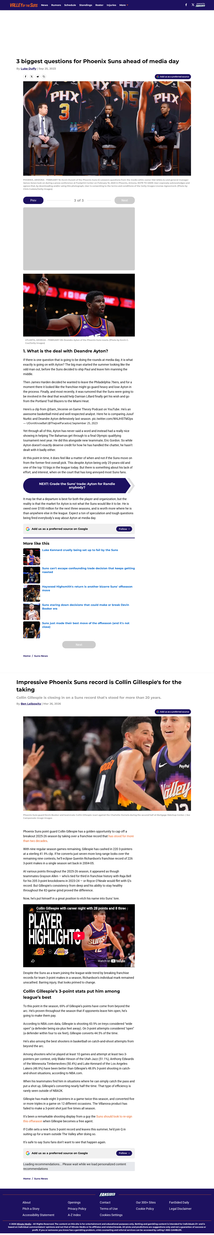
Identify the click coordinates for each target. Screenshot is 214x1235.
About (26, 1202)
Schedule (70, 5)
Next (124, 200)
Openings (74, 1202)
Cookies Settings (111, 1215)
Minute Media (24, 1224)
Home (27, 655)
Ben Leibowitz (31, 703)
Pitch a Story (30, 1208)
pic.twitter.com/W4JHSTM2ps (112, 418)
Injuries (111, 5)
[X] (193, 4)
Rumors (56, 5)
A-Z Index (74, 1215)
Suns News (41, 655)
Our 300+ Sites (146, 1202)
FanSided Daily (179, 1202)
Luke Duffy (28, 68)
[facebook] (186, 4)
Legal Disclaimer (180, 1208)
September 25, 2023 (85, 423)
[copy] (43, 76)
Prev (33, 200)
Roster (99, 5)
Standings (85, 5)
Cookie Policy (145, 1208)
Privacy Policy (77, 1208)
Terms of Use (109, 1208)
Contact (105, 1202)
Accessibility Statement (38, 1215)
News (44, 5)
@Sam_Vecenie (57, 409)
